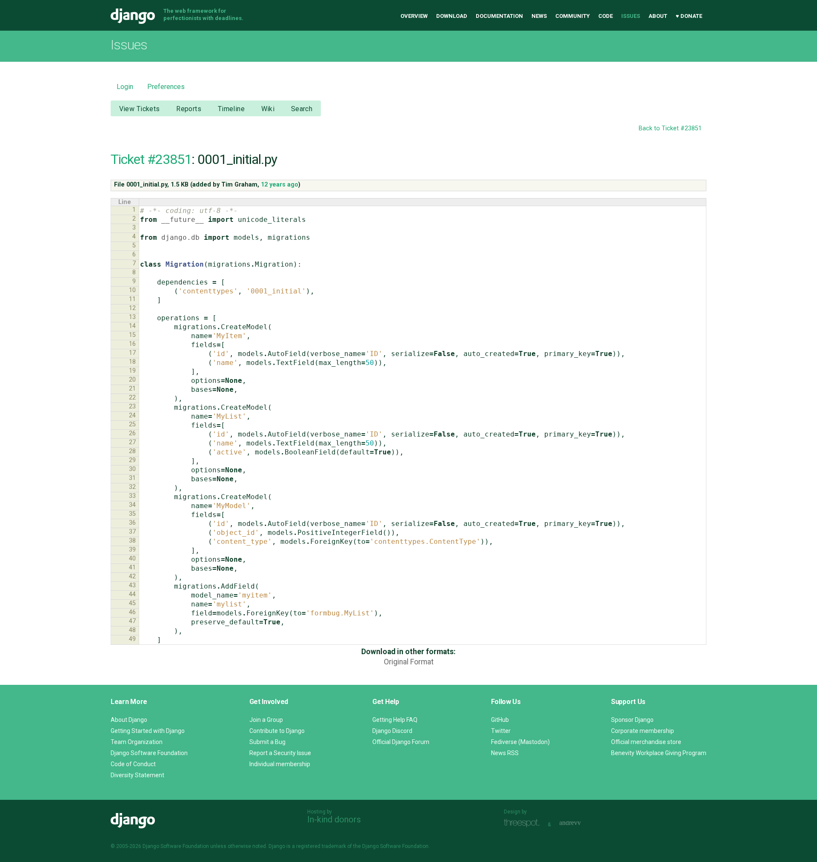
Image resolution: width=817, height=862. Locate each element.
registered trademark (321, 846)
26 (132, 433)
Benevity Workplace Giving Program (658, 753)
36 (132, 522)
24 (132, 415)
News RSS (505, 753)
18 (132, 361)
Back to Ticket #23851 (670, 128)
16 (132, 344)
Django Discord (392, 730)
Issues (630, 16)
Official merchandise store (646, 741)
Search (302, 109)
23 (132, 406)
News (539, 16)
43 (132, 585)
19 (132, 370)
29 (132, 460)
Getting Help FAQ (394, 719)
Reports (188, 109)
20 (132, 379)
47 (132, 621)
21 (132, 388)
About (657, 16)
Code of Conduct (133, 764)
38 (132, 540)
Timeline (231, 109)
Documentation (499, 16)
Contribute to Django (277, 730)
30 (132, 469)
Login (125, 87)
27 (132, 442)
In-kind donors (334, 819)
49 (132, 639)
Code (605, 16)
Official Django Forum (400, 741)
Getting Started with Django (148, 730)
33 (132, 496)
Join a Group (266, 719)
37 (132, 531)
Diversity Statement (137, 775)
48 (132, 630)
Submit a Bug (267, 741)
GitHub (500, 719)
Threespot (524, 823)
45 (132, 603)
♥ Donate (689, 16)
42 (132, 576)
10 (132, 290)
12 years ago (279, 184)
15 (132, 335)
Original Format (409, 662)
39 (132, 549)
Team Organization (137, 741)
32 (132, 487)
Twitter (501, 730)
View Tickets (139, 109)
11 (132, 299)
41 (132, 567)
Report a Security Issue (280, 753)
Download (451, 16)
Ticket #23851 (151, 159)
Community (572, 16)
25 (132, 424)
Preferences (166, 87)
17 (132, 352)
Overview (414, 16)
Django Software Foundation (149, 753)
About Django (129, 719)
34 (132, 505)
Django (133, 16)
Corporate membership (642, 730)
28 (132, 451)
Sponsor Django (632, 719)
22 (132, 397)
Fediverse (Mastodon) (520, 741)
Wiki (268, 109)
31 (132, 478)
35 (132, 513)
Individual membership (279, 764)
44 (132, 594)
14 (132, 326)
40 (132, 558)
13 (132, 317)
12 (132, 308)
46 (132, 612)
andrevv (580, 823)
